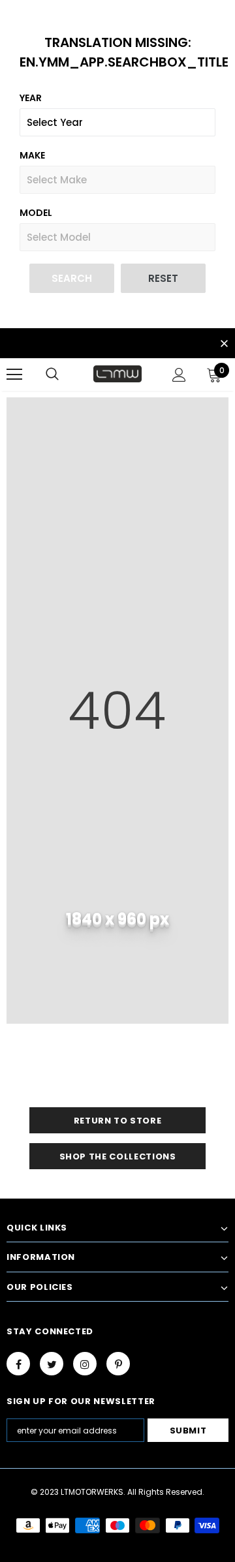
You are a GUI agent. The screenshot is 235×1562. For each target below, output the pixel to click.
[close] (223, 344)
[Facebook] (18, 1363)
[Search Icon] (52, 374)
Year (31, 97)
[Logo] (117, 373)
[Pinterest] (118, 1363)
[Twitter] (51, 1363)
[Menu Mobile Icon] (14, 374)
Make (32, 155)
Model (36, 212)
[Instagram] (85, 1363)
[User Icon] (179, 375)
